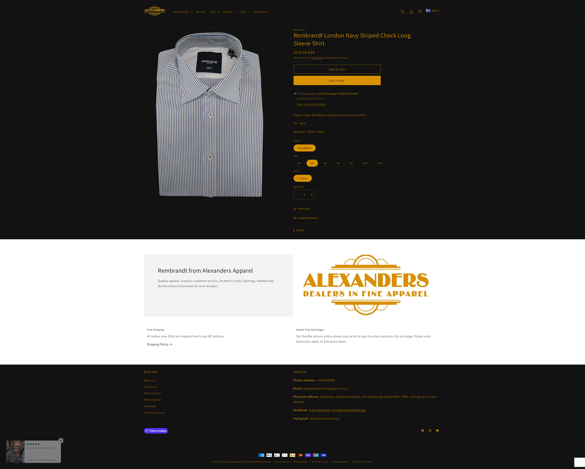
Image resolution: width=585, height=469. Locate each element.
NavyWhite (305, 148)
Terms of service (320, 461)
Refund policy (152, 399)
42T (382, 164)
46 (353, 164)
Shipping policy (340, 461)
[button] (182, 12)
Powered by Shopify (260, 461)
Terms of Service (154, 412)
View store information (311, 104)
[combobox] (432, 10)
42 (327, 164)
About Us (150, 380)
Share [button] (300, 230)
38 (301, 164)
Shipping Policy (158, 344)
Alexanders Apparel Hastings (235, 461)
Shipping (316, 57)
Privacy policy (152, 393)
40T (367, 164)
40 (312, 163)
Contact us (151, 386)
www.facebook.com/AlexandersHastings (337, 410)
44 (340, 164)
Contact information (362, 461)
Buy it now (337, 81)
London (303, 178)
